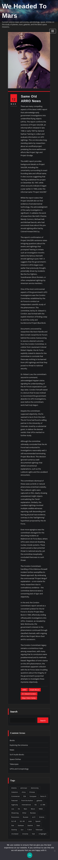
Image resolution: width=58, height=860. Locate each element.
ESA (24, 796)
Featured (14, 800)
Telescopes (14, 764)
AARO (24, 690)
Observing (14, 813)
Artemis (14, 788)
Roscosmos (15, 817)
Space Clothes (15, 759)
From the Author (27, 800)
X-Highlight (42, 834)
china (23, 792)
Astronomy (35, 788)
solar (30, 821)
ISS (36, 805)
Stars (38, 825)
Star (12, 825)
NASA (41, 809)
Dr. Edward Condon (29, 694)
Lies (12, 809)
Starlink (30, 825)
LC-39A (42, 805)
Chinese (32, 792)
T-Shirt (29, 830)
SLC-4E (13, 821)
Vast (33, 834)
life (19, 809)
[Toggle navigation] (52, 31)
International (26, 805)
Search (14, 711)
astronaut (23, 788)
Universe (25, 834)
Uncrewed (14, 834)
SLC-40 (22, 821)
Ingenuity (14, 805)
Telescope (39, 830)
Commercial (15, 796)
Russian (25, 817)
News (12, 750)
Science (41, 817)
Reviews (33, 813)
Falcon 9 (43, 796)
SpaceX (37, 821)
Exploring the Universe (19, 745)
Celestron (14, 792)
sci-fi (33, 817)
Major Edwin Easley (29, 698)
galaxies (39, 800)
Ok (29, 855)
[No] (54, 850)
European (33, 796)
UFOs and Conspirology (19, 769)
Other (24, 813)
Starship (14, 830)
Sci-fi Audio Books (17, 754)
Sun (22, 830)
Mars (25, 809)
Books (12, 740)
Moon (33, 809)
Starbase (21, 825)
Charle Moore (34, 690)
